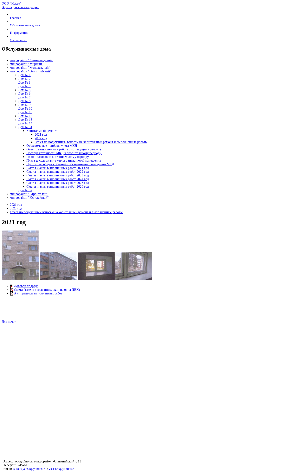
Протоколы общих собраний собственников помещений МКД (70, 164)
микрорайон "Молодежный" (30, 67)
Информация (19, 32)
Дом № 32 (25, 190)
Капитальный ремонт (41, 130)
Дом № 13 (25, 119)
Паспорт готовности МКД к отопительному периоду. (64, 153)
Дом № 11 (25, 112)
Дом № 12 (25, 116)
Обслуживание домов (25, 25)
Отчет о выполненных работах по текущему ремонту (64, 149)
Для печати (10, 321)
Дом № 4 (24, 86)
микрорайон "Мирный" (26, 64)
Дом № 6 (24, 93)
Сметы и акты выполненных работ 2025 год (57, 182)
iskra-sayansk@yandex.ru (29, 468)
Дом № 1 (24, 75)
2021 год (41, 134)
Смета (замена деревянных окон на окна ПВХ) (47, 289)
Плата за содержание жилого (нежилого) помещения (63, 160)
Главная (15, 18)
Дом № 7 (24, 97)
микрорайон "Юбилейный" (29, 197)
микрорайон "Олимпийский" (30, 71)
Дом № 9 (24, 104)
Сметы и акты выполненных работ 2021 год (57, 168)
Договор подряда (26, 286)
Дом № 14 (25, 123)
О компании (18, 40)
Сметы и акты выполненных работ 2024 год (57, 179)
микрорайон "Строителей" (29, 194)
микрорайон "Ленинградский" (31, 60)
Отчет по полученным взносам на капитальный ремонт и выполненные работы (91, 142)
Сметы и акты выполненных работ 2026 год (57, 186)
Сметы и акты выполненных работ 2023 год (57, 175)
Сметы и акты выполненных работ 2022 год (57, 171)
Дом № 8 (24, 101)
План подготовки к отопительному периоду (57, 156)
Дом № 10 (25, 108)
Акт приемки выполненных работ (38, 293)
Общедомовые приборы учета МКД (51, 145)
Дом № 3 (24, 82)
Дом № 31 (25, 127)
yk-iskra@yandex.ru (62, 468)
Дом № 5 (24, 90)
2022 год (41, 138)
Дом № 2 (24, 78)
